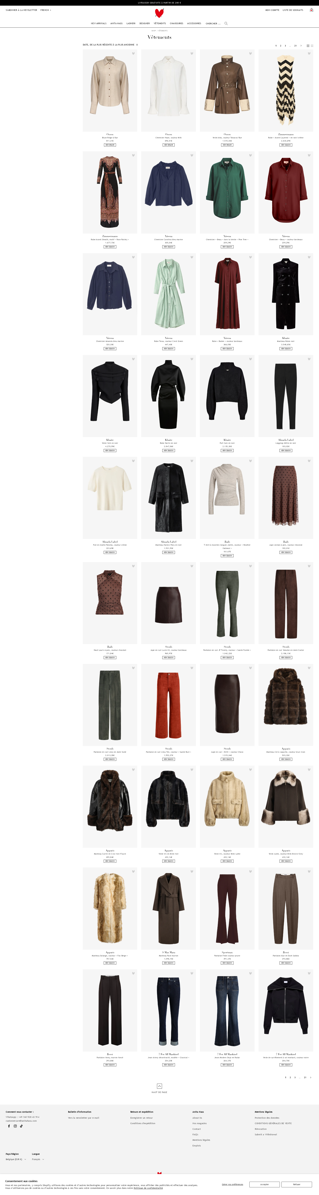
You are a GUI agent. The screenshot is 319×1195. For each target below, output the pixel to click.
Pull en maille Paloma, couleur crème (110, 545)
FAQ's (195, 1134)
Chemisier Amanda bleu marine (110, 341)
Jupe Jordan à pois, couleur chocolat (285, 545)
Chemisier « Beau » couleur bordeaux (286, 239)
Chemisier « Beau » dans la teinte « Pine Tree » (227, 239)
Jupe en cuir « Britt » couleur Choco (227, 752)
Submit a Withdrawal (266, 1134)
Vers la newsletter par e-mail (83, 1118)
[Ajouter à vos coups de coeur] (133, 53)
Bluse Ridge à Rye (110, 138)
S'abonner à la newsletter (21, 10)
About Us (197, 1118)
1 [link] (276, 45)
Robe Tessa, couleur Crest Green (168, 341)
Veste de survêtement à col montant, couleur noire (286, 1058)
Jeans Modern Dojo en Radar (227, 1058)
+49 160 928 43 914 (29, 1117)
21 (295, 45)
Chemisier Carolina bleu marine (168, 239)
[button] (98, 23)
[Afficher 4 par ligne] (308, 46)
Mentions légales (201, 1140)
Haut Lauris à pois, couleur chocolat (110, 650)
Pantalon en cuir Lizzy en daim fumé (110, 752)
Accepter (264, 1184)
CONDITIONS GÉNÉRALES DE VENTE (273, 1123)
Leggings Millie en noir (286, 443)
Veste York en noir (110, 443)
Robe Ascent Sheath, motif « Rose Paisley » (110, 239)
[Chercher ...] (226, 23)
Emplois (197, 1145)
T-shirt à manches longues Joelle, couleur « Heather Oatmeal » (227, 546)
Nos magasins (200, 1123)
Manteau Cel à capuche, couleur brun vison (285, 752)
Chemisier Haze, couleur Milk (169, 138)
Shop (154, 31)
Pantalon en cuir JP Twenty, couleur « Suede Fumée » (227, 650)
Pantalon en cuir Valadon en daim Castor (286, 650)
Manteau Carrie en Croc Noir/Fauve (110, 854)
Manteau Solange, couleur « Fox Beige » (110, 956)
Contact (197, 1129)
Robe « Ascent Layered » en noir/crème (285, 138)
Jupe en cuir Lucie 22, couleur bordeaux (169, 650)
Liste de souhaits (293, 10)
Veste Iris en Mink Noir (169, 854)
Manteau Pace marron (168, 956)
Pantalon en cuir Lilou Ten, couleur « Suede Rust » (168, 752)
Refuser (296, 1184)
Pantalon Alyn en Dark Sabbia (286, 956)
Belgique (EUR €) (14, 1159)
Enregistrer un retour (141, 1118)
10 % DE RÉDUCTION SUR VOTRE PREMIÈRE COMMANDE (159, 2)
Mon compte (272, 10)
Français (36, 1159)
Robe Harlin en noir (168, 443)
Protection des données (267, 1118)
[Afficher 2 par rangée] (312, 46)
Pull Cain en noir (227, 443)
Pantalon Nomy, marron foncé (110, 1058)
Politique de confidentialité (148, 1188)
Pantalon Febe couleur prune (227, 956)
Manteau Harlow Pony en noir (169, 545)
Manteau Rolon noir (286, 341)
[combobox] (216, 23)
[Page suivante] (301, 45)
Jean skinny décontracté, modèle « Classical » (168, 1058)
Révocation (260, 1129)
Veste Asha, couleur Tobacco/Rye (227, 138)
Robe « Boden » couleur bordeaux (227, 341)
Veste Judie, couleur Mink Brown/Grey (286, 854)
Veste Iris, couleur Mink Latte (227, 854)
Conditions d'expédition (142, 1123)
